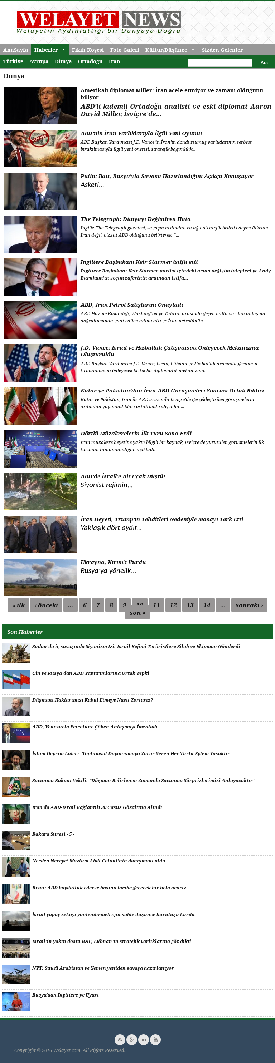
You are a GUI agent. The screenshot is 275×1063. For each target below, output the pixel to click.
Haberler (44, 50)
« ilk (18, 605)
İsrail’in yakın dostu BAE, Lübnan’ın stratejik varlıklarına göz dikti (111, 941)
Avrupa (39, 61)
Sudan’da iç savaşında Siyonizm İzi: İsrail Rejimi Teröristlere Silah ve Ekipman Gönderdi (136, 646)
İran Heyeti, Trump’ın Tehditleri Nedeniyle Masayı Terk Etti (162, 519)
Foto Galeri (124, 49)
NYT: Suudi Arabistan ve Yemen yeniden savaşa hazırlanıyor (103, 968)
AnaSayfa (15, 49)
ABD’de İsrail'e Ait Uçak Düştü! (123, 476)
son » (137, 612)
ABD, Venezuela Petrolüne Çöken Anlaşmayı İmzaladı (95, 726)
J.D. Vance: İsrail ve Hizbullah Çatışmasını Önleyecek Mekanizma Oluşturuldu (170, 351)
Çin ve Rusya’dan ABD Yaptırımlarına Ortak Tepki (90, 673)
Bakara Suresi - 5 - (53, 834)
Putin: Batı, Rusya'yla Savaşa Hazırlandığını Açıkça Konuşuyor (167, 175)
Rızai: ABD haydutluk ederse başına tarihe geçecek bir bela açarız (109, 887)
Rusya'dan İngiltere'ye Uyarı (65, 995)
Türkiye (13, 61)
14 (207, 605)
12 (173, 605)
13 (190, 605)
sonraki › (249, 605)
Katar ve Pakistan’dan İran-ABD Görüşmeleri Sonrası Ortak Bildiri (172, 390)
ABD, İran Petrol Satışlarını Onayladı (132, 304)
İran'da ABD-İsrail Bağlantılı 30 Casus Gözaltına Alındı (97, 807)
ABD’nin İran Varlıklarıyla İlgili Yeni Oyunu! (141, 133)
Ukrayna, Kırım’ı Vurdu (113, 561)
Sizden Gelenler (222, 49)
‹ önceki (46, 605)
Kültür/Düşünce (164, 50)
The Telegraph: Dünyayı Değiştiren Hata (136, 218)
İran (114, 61)
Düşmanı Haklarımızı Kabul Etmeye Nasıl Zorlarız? (92, 700)
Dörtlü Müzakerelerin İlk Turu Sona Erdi (136, 433)
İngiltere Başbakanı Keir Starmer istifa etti (139, 261)
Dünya (63, 61)
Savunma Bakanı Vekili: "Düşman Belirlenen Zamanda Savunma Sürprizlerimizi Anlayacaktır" (143, 780)
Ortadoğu (90, 61)
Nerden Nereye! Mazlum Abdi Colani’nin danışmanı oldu (98, 860)
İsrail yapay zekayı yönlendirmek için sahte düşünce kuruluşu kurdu (113, 914)
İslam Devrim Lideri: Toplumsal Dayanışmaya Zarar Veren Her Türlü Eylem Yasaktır (131, 753)
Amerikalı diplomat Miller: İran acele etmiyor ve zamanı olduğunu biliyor (172, 93)
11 (156, 605)
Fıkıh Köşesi (88, 49)
